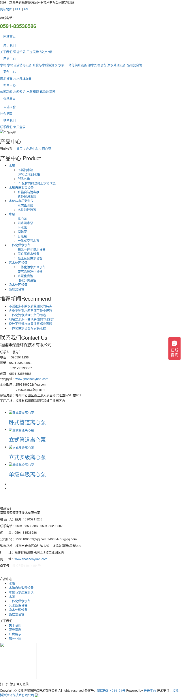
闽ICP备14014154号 (26, 565)
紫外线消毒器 (27, 196)
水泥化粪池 (25, 275)
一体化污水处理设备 (31, 267)
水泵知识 (32, 91)
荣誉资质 (19, 51)
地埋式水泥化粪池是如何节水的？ (32, 319)
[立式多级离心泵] (21, 447)
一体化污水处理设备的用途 (27, 315)
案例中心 (9, 71)
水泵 (61, 65)
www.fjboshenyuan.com (31, 379)
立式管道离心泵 (27, 439)
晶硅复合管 (134, 65)
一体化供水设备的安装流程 (27, 328)
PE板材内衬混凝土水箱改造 (37, 183)
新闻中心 (9, 85)
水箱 (3, 65)
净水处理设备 (116, 65)
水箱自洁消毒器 (28, 192)
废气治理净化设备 (30, 271)
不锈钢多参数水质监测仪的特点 (30, 306)
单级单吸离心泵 (27, 474)
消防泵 (22, 231)
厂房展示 (32, 51)
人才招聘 (9, 107)
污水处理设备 (97, 65)
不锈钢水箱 (25, 170)
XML (27, 9)
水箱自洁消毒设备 (19, 65)
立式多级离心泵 (27, 457)
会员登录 (19, 126)
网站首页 (9, 36)
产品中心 (9, 58)
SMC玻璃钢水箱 (29, 174)
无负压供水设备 (28, 253)
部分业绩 (46, 51)
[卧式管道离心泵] (21, 412)
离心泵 (46, 148)
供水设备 (6, 78)
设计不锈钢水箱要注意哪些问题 (30, 323)
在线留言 (9, 98)
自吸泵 (22, 236)
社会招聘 (6, 113)
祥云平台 (150, 690)
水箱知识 (19, 91)
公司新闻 (6, 91)
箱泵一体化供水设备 (31, 249)
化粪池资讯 (47, 91)
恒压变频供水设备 (30, 258)
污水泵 (22, 227)
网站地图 (6, 9)
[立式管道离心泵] (21, 429)
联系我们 (9, 120)
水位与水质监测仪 (45, 65)
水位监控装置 (27, 209)
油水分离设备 (27, 280)
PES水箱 (24, 178)
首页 (19, 148)
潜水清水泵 (25, 222)
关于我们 (9, 45)
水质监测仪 (25, 205)
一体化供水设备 (76, 65)
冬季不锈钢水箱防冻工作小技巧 (30, 310)
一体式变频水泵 (28, 240)
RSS (18, 9)
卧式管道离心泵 (27, 422)
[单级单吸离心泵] (21, 464)
